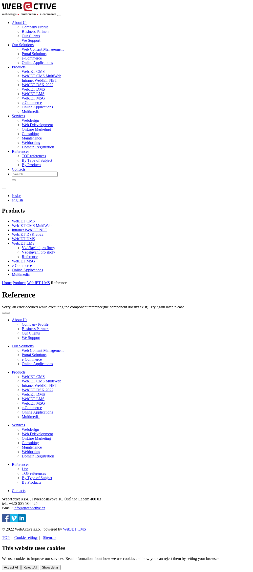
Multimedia (31, 111)
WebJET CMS (33, 71)
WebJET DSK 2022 (37, 85)
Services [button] (18, 116)
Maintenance (32, 138)
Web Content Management (42, 49)
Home (7, 283)
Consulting (30, 134)
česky (16, 196)
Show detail (50, 567)
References (20, 464)
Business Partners (35, 31)
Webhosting (31, 142)
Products (19, 283)
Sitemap (49, 537)
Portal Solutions (34, 54)
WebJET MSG (33, 98)
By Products (31, 165)
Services (18, 425)
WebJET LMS (33, 94)
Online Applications (37, 62)
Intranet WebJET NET (39, 80)
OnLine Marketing (36, 129)
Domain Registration (38, 147)
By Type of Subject (37, 160)
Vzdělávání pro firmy (38, 248)
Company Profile (35, 27)
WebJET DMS (33, 89)
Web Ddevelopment (37, 125)
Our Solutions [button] (23, 45)
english (17, 200)
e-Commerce (32, 58)
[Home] (29, 14)
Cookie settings (26, 537)
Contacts (18, 169)
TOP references (34, 156)
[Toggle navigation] (59, 15)
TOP (6, 537)
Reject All (30, 567)
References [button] (20, 151)
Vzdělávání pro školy (38, 252)
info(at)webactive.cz (29, 508)
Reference (30, 257)
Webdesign (30, 120)
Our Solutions (23, 346)
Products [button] (18, 67)
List (25, 469)
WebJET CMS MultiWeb (41, 76)
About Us (19, 320)
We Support (31, 40)
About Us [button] (19, 22)
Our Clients (31, 36)
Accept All (11, 567)
